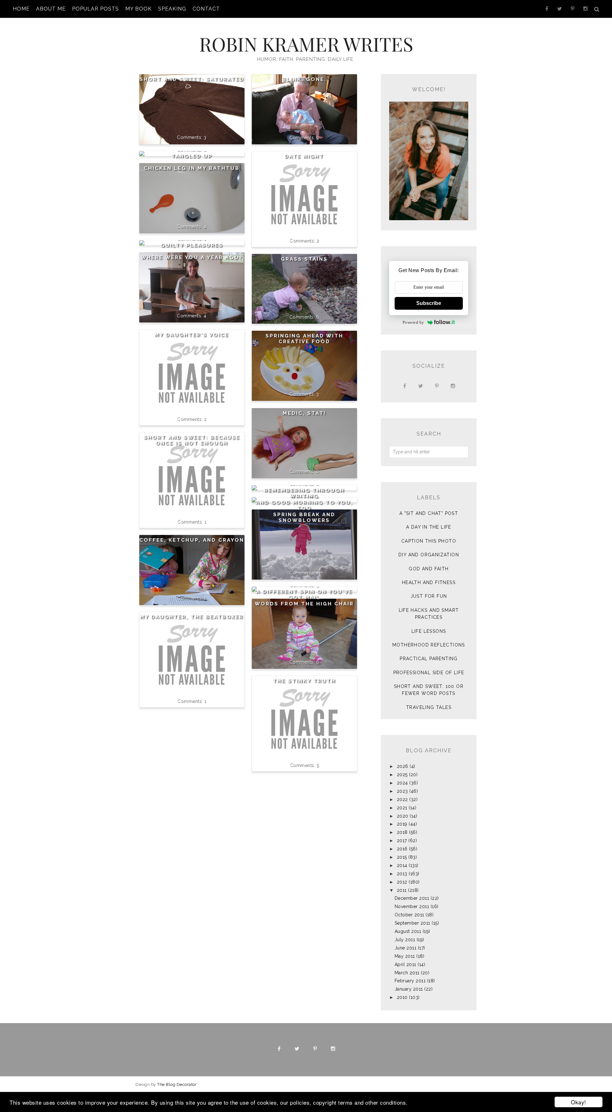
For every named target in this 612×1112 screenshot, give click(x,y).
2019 (402, 824)
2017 (402, 840)
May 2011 (405, 956)
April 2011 (405, 964)
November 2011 (412, 906)
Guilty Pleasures (192, 245)
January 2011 (409, 989)
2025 (402, 774)
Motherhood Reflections (428, 644)
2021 (402, 807)
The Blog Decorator (177, 1084)
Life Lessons (429, 631)
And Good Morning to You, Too (304, 505)
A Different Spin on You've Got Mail (304, 594)
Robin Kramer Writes (306, 43)
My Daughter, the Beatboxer (192, 617)
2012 (402, 882)
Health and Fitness (428, 582)
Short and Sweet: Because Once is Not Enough (192, 440)
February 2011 (410, 980)
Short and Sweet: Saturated (192, 79)
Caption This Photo (428, 541)
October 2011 (409, 914)
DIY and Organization (428, 554)
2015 (402, 857)
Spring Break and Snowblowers (304, 517)
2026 (402, 766)
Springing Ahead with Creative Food (304, 338)
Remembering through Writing (304, 493)
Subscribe (428, 303)
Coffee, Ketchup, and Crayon (191, 540)
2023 (402, 791)
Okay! (578, 1102)
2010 (402, 997)
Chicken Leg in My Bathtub (192, 168)
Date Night (304, 156)
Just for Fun (429, 596)
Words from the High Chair (304, 604)
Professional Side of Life (428, 672)
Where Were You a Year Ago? (192, 257)
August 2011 (408, 931)
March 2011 (407, 972)
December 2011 (412, 898)
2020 (402, 816)
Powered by (413, 322)
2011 (402, 890)
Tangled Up (191, 156)
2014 (402, 865)
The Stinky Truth (304, 681)
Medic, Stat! (304, 413)
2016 (402, 848)
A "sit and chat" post (428, 513)
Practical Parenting (429, 658)
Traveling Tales (428, 707)
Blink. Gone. (304, 79)
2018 (402, 832)
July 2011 (405, 939)
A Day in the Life (428, 527)
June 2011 (406, 947)
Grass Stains (304, 259)
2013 (402, 873)
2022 (402, 799)
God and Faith (428, 568)
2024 (402, 782)
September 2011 (412, 923)
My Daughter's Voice (192, 335)
